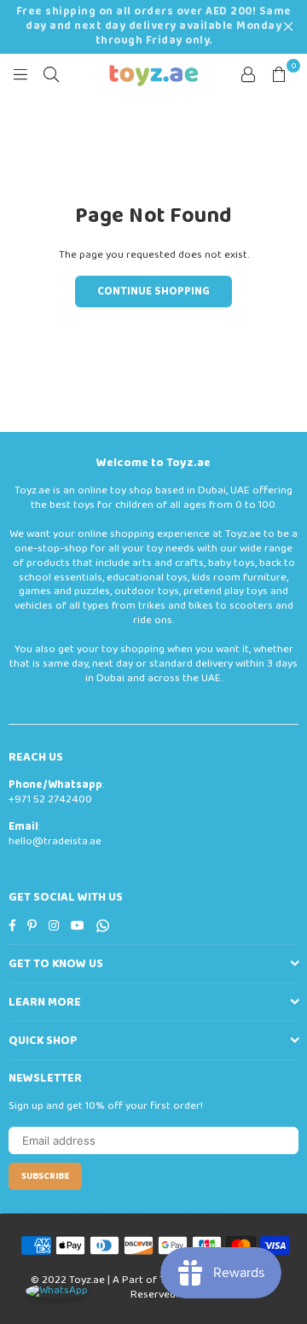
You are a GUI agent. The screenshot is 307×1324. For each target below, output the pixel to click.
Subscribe (45, 1176)
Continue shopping (153, 291)
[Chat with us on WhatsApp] (56, 1291)
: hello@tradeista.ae (55, 834)
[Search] (51, 74)
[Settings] (248, 74)
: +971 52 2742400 (56, 792)
